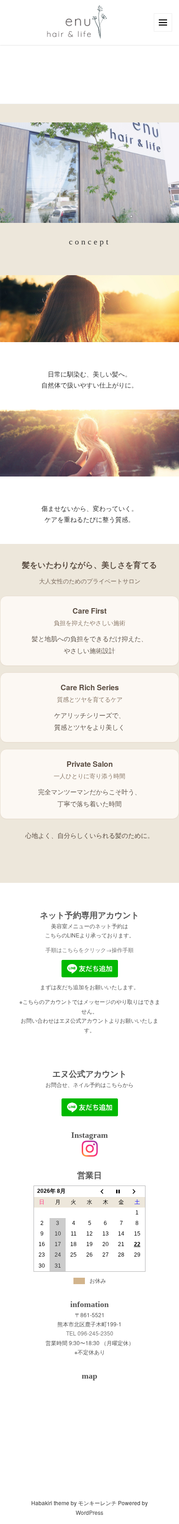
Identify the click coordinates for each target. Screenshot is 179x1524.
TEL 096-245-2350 (89, 1333)
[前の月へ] (105, 1191)
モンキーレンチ (97, 1503)
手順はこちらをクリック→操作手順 (89, 949)
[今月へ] (121, 1191)
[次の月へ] (137, 1191)
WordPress (89, 1512)
